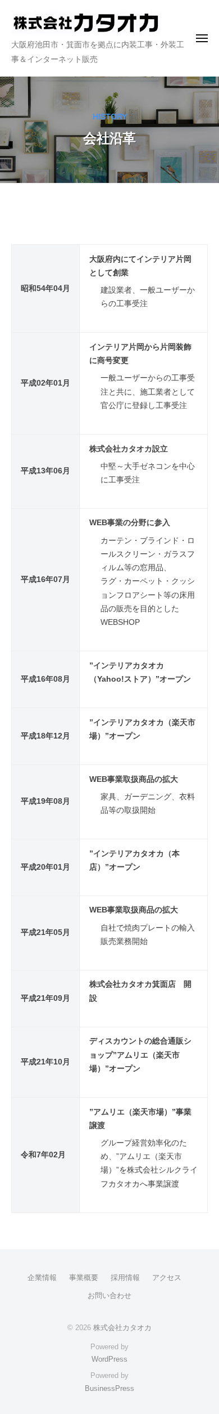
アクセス (166, 1277)
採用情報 (125, 1277)
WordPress (109, 1359)
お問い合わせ (109, 1295)
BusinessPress (109, 1388)
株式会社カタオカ (122, 1327)
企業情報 (42, 1277)
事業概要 (83, 1277)
